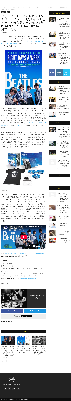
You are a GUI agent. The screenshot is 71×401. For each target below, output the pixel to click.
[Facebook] (5, 389)
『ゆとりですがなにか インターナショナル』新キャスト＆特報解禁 (63, 240)
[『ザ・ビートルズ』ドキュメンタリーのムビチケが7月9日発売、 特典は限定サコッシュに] (23, 340)
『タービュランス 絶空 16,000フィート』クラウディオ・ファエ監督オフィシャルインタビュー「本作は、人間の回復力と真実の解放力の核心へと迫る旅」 (63, 23)
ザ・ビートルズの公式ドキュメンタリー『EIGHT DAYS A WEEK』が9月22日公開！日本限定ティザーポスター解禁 (39, 350)
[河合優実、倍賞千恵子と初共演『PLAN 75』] (52, 114)
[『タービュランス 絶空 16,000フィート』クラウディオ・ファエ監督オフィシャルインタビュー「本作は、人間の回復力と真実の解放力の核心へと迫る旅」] (52, 19)
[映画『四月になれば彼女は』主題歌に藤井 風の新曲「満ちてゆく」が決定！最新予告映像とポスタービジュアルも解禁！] (52, 207)
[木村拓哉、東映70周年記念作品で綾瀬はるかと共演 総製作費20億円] (52, 106)
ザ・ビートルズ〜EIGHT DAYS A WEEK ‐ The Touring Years (24, 253)
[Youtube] (18, 389)
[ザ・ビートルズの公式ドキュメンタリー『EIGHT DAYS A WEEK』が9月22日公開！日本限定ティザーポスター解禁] (39, 340)
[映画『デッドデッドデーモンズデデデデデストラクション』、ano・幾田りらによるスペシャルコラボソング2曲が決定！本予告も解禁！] (52, 194)
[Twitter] (13, 389)
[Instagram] (9, 388)
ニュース (8, 8)
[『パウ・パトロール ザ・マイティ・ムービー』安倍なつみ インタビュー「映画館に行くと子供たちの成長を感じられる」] (52, 162)
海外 (8, 12)
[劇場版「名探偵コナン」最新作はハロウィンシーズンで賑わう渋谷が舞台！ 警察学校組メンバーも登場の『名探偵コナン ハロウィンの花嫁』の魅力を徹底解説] (52, 55)
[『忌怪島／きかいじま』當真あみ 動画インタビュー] (52, 225)
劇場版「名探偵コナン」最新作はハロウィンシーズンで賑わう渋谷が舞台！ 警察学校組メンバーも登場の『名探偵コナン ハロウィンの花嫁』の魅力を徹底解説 (63, 58)
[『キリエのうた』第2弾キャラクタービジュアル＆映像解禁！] (52, 233)
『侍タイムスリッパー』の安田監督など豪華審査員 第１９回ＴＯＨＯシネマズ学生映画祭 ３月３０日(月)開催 (63, 35)
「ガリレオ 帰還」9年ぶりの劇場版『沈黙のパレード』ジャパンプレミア (63, 99)
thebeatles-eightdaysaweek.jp (28, 278)
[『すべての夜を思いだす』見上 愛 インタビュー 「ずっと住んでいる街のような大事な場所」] (52, 143)
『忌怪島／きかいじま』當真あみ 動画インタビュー (63, 225)
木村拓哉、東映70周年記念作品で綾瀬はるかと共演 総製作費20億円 (63, 106)
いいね (52, 69)
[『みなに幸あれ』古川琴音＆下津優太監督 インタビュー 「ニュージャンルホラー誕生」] (52, 152)
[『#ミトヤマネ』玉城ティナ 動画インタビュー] (52, 218)
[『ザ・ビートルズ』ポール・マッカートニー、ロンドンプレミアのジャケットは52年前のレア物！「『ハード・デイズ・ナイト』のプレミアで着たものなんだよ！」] (8, 340)
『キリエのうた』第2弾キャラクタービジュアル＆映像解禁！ (63, 233)
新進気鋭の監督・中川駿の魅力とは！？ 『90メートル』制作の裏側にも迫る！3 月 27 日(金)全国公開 (63, 46)
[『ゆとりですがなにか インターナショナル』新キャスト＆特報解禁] (52, 240)
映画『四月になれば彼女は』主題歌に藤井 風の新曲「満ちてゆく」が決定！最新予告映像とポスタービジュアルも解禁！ (63, 209)
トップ (3, 8)
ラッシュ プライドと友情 (34, 123)
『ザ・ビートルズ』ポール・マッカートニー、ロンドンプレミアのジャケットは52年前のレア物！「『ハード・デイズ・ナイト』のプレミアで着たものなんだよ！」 (8, 352)
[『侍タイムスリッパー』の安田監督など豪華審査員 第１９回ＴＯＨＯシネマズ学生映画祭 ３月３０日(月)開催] (52, 34)
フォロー (59, 69)
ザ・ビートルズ (9, 321)
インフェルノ (21, 125)
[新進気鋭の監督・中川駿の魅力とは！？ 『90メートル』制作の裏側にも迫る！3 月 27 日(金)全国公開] (52, 44)
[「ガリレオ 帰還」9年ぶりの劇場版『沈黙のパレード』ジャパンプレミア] (52, 99)
